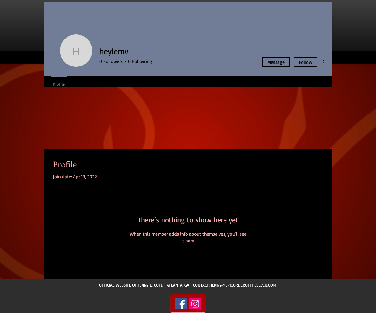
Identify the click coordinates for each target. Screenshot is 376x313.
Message (276, 62)
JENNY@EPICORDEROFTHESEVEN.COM (244, 284)
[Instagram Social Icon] (195, 303)
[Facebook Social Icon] (181, 303)
